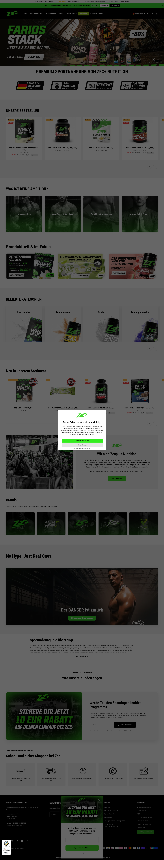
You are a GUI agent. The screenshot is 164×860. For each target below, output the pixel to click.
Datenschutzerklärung (85, 448)
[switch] (6, 853)
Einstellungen (82, 445)
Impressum (76, 448)
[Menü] (9, 841)
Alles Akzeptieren (82, 441)
